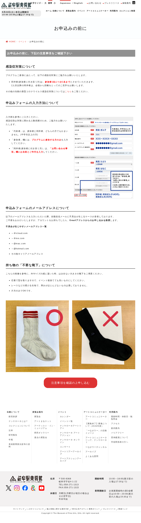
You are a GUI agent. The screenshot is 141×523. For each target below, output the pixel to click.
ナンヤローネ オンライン (70, 441)
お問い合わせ (95, 3)
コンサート (65, 447)
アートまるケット (42, 421)
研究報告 (13, 435)
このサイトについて (35, 509)
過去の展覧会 (40, 437)
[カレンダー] (133, 3)
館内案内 (115, 428)
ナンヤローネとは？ (18, 421)
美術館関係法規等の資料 (19, 445)
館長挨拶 (13, 416)
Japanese (65, 3)
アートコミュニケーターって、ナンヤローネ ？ (96, 439)
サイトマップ (18, 509)
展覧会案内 (37, 412)
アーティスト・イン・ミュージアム (45, 427)
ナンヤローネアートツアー (70, 427)
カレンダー (65, 416)
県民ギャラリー (41, 433)
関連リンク (123, 509)
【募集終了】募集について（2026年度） (96, 424)
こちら (68, 91)
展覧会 (37, 416)
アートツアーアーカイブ (70, 452)
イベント (62, 412)
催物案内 (126, 3)
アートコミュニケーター (95, 412)
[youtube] (41, 488)
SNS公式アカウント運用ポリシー (86, 509)
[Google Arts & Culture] (33, 488)
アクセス (115, 423)
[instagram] (17, 488)
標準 (50, 3)
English (78, 3)
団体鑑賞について (119, 437)
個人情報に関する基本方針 (58, 509)
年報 (11, 440)
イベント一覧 (66, 421)
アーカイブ (91, 451)
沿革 (11, 430)
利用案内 (113, 412)
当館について (13, 412)
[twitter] (8, 488)
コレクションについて (19, 426)
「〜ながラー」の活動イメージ (96, 431)
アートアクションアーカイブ (70, 459)
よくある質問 (92, 456)
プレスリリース (111, 3)
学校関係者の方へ (119, 442)
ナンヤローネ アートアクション (70, 434)
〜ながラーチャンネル (96, 447)
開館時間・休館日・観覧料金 (121, 417)
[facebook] (25, 488)
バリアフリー (117, 433)
